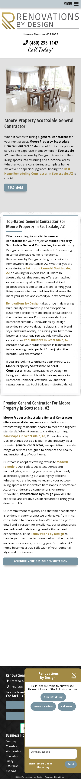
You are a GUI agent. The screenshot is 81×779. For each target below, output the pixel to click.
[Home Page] (40, 26)
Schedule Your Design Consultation (40, 561)
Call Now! (67, 706)
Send (71, 764)
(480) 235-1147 (43, 42)
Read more (15, 187)
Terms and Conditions (55, 777)
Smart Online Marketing (45, 765)
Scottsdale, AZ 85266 (23, 681)
